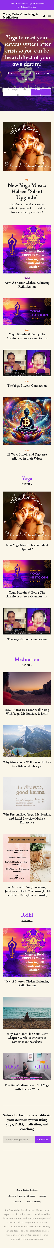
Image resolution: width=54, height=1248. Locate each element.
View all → (27, 484)
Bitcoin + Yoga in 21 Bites (21, 1195)
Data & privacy (33, 1201)
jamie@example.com (26, 92)
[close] (50, 5)
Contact (17, 1201)
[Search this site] (44, 16)
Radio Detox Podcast (27, 1189)
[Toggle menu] (49, 16)
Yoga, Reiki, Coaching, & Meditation (20, 16)
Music (42, 1195)
